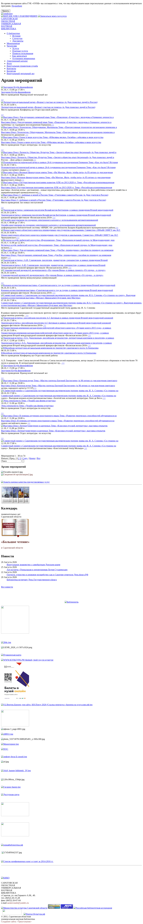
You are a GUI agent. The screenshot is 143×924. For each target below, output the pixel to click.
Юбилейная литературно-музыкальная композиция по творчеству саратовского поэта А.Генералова (48, 353)
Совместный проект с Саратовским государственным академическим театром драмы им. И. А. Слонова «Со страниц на (58, 395)
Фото (9, 63)
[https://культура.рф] (27, 660)
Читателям (12, 46)
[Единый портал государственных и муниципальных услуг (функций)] (12, 914)
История (16, 36)
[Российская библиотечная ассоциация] (92, 908)
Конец (32, 458)
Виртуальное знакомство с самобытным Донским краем (33, 564)
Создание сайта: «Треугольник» (16, 921)
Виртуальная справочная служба (22, 66)
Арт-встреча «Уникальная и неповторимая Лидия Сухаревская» (37, 569)
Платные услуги (20, 51)
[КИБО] (5, 878)
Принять (5, 11)
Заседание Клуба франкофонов (16, 92)
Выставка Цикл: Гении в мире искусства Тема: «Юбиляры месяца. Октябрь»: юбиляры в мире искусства (51, 142)
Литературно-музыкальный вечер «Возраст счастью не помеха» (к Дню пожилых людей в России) (48, 107)
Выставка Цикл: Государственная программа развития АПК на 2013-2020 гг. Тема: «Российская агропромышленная (56, 187)
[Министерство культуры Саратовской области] (24, 908)
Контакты (11, 68)
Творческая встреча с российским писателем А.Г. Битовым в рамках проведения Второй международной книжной (56, 323)
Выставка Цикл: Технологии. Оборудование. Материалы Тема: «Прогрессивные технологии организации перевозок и (58, 132)
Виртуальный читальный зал (20, 73)
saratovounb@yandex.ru (18, 903)
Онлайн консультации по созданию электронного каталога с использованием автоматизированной (48, 225)
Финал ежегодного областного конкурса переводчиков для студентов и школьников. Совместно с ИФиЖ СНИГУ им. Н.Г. (59, 235)
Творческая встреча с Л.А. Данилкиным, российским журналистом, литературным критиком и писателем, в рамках (56, 343)
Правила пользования (22, 53)
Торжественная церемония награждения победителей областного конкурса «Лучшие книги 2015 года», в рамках (55, 333)
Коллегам (11, 71)
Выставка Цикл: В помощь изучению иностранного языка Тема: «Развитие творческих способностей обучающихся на (57, 421)
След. (25, 458)
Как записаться (19, 56)
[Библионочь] (71, 602)
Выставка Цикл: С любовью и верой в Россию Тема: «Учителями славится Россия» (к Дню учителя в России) (53, 200)
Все (38, 458)
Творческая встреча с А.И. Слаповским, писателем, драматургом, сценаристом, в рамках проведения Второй (53, 265)
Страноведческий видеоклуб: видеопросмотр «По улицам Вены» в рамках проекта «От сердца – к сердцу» (52, 275)
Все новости (7, 587)
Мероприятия (13, 43)
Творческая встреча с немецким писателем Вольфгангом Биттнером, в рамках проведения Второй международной (56, 215)
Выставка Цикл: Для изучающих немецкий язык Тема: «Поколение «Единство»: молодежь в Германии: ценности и (56, 122)
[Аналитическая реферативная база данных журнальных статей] (67, 908)
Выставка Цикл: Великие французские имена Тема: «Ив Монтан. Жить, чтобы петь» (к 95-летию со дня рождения (55, 177)
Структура (17, 38)
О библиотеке (13, 33)
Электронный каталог (17, 61)
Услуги (15, 48)
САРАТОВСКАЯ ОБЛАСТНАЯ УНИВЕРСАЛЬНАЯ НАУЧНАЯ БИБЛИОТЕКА (11, 23)
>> (2, 100)
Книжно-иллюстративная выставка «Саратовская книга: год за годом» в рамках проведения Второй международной (57, 290)
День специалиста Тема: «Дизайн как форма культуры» (27, 405)
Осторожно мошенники (23, 58)
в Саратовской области (15, 544)
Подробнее (17, 6)
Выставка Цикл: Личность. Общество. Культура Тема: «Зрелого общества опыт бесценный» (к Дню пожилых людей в (57, 157)
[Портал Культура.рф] (34, 914)
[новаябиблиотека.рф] (12, 845)
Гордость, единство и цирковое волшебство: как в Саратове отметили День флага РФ (47, 574)
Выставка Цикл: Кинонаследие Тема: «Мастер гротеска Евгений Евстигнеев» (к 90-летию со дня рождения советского (58, 385)
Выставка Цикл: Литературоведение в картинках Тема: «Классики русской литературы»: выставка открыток (53, 431)
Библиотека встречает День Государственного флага (32, 579)
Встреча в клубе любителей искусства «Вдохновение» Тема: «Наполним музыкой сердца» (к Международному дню (56, 245)
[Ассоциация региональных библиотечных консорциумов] (54, 908)
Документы (17, 41)
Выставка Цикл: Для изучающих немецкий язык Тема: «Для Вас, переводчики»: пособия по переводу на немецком (56, 255)
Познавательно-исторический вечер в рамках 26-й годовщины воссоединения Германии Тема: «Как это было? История (58, 167)
